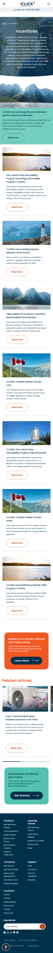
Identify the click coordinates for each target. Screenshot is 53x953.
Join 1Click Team (11, 880)
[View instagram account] (8, 932)
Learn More (22, 660)
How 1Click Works (11, 869)
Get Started (22, 795)
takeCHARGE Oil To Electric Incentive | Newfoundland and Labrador (26, 315)
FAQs (30, 866)
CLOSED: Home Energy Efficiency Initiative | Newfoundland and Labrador (24, 113)
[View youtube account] (14, 932)
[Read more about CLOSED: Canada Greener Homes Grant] (26, 501)
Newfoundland (10, 902)
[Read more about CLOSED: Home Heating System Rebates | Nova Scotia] (26, 233)
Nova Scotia (9, 905)
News (30, 848)
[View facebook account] (5, 932)
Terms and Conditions (27, 940)
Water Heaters (10, 835)
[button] (6, 947)
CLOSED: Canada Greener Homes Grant (23, 519)
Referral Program (11, 883)
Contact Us (32, 869)
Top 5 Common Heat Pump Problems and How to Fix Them (21, 718)
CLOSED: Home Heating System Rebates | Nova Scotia (22, 251)
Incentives (13, 23)
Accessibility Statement (14, 946)
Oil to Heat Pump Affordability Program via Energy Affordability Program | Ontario (23, 178)
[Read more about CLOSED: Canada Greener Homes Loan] (26, 365)
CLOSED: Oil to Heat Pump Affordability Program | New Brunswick (26, 451)
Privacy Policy (9, 940)
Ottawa (7, 898)
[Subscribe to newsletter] (42, 926)
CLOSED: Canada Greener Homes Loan (23, 383)
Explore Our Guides (36, 840)
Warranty (32, 880)
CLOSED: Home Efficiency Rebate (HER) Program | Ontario (26, 587)
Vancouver (8, 913)
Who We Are (9, 866)
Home (4, 23)
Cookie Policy (32, 946)
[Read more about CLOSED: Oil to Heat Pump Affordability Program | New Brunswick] (26, 433)
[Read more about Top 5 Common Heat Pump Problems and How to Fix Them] (25, 699)
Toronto (7, 909)
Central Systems (11, 831)
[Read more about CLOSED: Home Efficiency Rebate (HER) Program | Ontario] (26, 569)
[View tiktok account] (11, 932)
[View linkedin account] (17, 932)
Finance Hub (33, 844)
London (7, 894)
